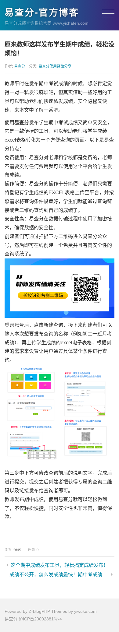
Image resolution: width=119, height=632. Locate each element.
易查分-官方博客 (42, 12)
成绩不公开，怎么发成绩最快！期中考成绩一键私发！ (58, 574)
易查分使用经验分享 (54, 66)
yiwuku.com (85, 611)
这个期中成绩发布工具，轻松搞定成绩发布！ (59, 565)
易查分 (19, 66)
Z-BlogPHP (39, 611)
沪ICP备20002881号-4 (40, 618)
